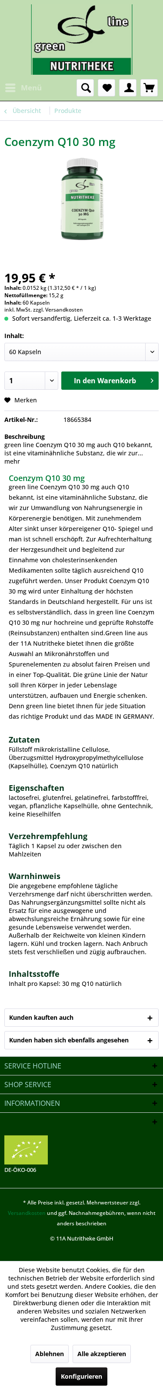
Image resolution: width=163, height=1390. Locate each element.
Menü (31, 88)
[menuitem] (23, 87)
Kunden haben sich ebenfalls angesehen (69, 1040)
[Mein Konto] (127, 87)
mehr (12, 461)
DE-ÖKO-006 (20, 1170)
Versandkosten (27, 1213)
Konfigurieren (81, 1376)
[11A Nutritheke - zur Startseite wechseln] (81, 39)
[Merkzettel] (106, 87)
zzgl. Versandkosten (58, 309)
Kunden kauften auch (41, 1017)
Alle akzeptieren (101, 1354)
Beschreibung (24, 436)
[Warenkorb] (149, 87)
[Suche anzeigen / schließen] (85, 87)
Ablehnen (49, 1354)
